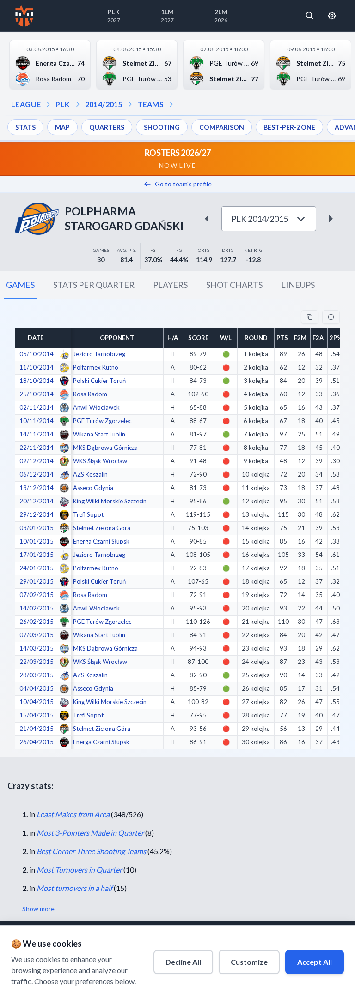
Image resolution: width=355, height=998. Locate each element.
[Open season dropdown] (77, 104)
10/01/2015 (36, 541)
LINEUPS (298, 285)
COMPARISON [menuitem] (221, 127)
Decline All (183, 961)
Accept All (314, 961)
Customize (249, 961)
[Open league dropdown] (48, 104)
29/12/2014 (36, 514)
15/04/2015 (36, 715)
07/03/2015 (36, 635)
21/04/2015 (36, 728)
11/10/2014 (36, 367)
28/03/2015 (36, 675)
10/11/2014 (36, 420)
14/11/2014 (36, 434)
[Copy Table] (309, 317)
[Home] (24, 16)
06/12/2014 (36, 474)
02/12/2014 (36, 461)
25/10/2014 (36, 394)
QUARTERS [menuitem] (106, 127)
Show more (38, 909)
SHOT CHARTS (234, 285)
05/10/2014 (36, 354)
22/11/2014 (36, 447)
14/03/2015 (36, 648)
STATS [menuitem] (25, 127)
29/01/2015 (36, 581)
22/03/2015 (36, 661)
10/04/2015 (36, 701)
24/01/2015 (36, 568)
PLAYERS (170, 285)
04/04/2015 (36, 688)
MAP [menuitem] (62, 127)
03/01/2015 (36, 528)
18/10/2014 (36, 380)
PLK (62, 104)
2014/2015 (104, 104)
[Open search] (309, 15)
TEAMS (150, 104)
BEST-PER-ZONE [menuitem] (289, 127)
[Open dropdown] (171, 104)
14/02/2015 (36, 608)
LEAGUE (26, 104)
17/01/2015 (36, 554)
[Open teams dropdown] (130, 104)
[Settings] (332, 15)
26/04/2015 (36, 742)
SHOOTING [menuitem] (162, 127)
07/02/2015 (36, 594)
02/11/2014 (36, 407)
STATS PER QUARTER (94, 285)
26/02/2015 (36, 621)
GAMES (20, 285)
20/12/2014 (36, 501)
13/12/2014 (36, 487)
